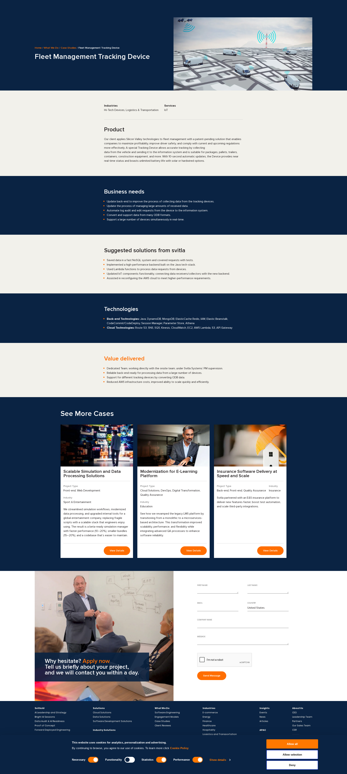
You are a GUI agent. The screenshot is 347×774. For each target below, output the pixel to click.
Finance (207, 721)
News (262, 716)
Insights (264, 708)
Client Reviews (163, 725)
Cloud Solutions (102, 712)
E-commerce (210, 712)
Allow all (292, 743)
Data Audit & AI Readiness (50, 721)
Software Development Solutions (112, 721)
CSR (294, 729)
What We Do (51, 47)
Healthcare (209, 725)
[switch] (130, 760)
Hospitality (209, 729)
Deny (292, 765)
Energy (206, 716)
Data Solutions (101, 716)
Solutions (99, 708)
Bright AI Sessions (45, 716)
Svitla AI (39, 708)
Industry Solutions (104, 730)
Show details (217, 759)
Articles (264, 721)
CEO (294, 712)
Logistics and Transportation (220, 734)
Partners (297, 721)
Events (263, 712)
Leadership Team (302, 716)
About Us (297, 708)
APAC (263, 730)
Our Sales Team (301, 725)
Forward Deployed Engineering (52, 729)
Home (38, 47)
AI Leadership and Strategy (50, 712)
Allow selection (292, 754)
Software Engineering (167, 712)
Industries (209, 708)
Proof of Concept (45, 725)
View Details (117, 550)
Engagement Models (167, 716)
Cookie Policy (179, 748)
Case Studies (68, 47)
